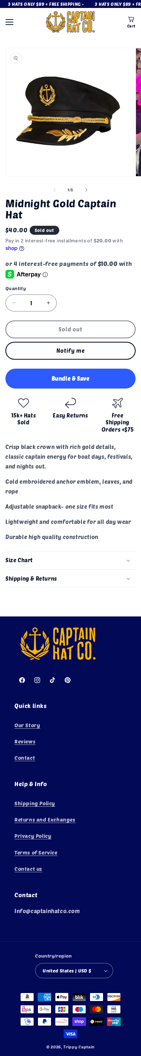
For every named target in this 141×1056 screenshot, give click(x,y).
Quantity (15, 288)
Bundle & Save (71, 378)
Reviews (24, 741)
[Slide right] (86, 190)
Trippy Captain (79, 1046)
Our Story (27, 725)
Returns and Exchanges (45, 820)
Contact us (28, 869)
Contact (24, 758)
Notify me (70, 350)
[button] (70, 560)
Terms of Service (35, 852)
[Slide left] (55, 190)
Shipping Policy (34, 803)
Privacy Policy (32, 836)
